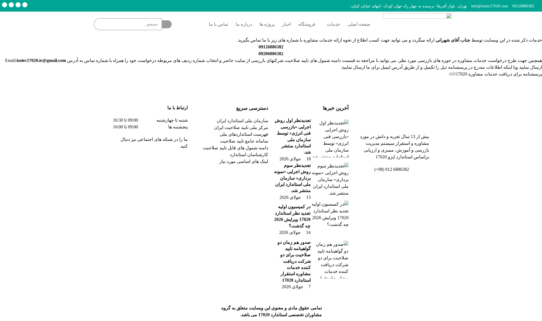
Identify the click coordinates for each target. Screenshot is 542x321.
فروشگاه (306, 24)
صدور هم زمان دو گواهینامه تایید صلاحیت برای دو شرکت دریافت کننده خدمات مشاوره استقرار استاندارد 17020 (294, 261)
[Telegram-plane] (165, 162)
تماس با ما (218, 24)
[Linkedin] (18, 4)
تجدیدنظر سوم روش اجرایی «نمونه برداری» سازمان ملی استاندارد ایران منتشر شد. (292, 178)
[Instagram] (11, 4)
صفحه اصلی (359, 24)
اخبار (286, 24)
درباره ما (244, 24)
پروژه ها (267, 24)
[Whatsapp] (4, 4)
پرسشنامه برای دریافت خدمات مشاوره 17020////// (495, 74)
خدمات (333, 24)
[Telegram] (24, 4)
